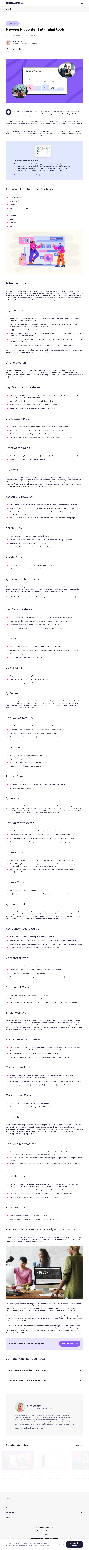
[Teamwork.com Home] (15, 2)
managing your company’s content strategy (32, 1237)
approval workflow (42, 838)
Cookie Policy (44, 1545)
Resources (10, 1512)
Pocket (12, 212)
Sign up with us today (64, 1328)
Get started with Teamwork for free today (38, 300)
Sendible (13, 226)
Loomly (13, 215)
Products (9, 1503)
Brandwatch (14, 201)
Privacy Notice (44, 1534)
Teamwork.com (16, 197)
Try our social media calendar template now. (32, 352)
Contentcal (14, 219)
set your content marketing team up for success (38, 136)
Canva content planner (19, 208)
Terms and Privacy (44, 1531)
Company (9, 1498)
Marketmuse (14, 223)
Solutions (10, 1508)
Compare (9, 1517)
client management (44, 295)
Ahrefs (12, 204)
